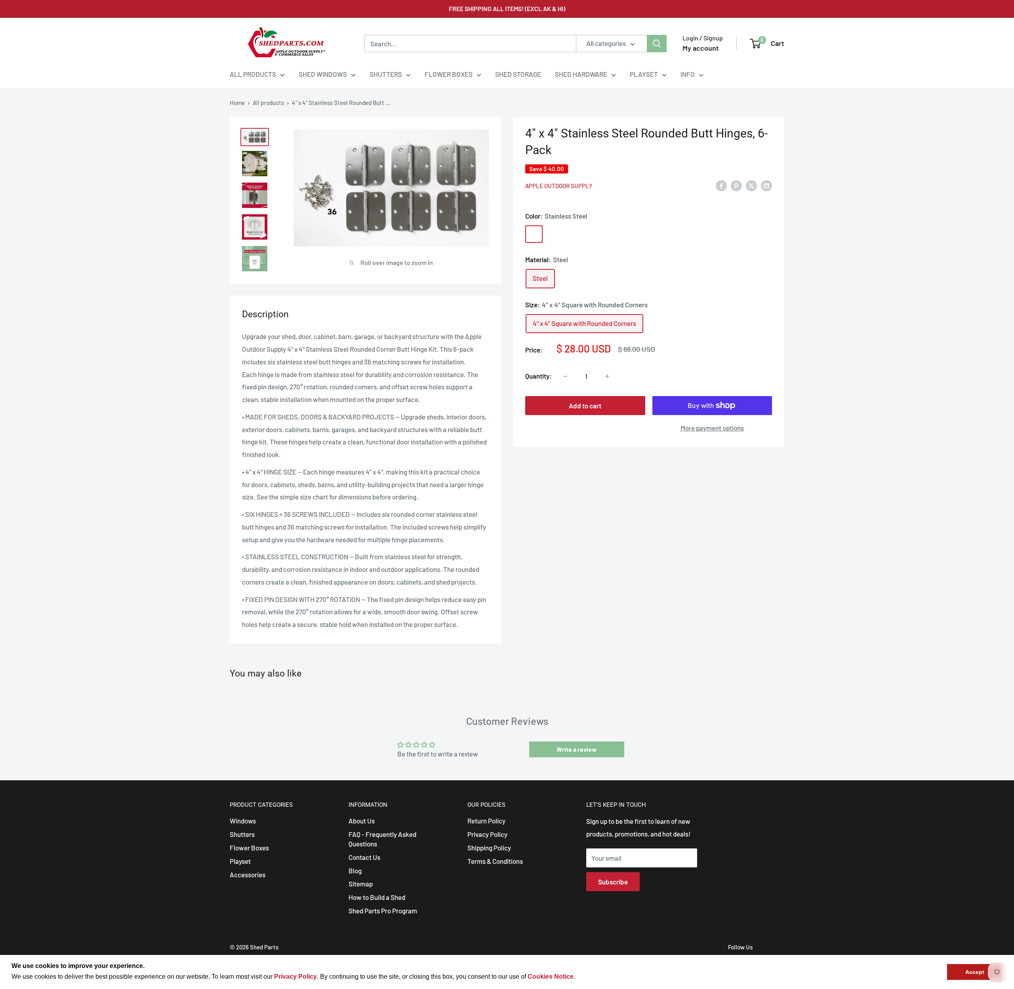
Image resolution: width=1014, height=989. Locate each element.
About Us (362, 821)
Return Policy (486, 821)
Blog (355, 871)
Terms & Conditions (495, 861)
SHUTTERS (386, 74)
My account (700, 48)
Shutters (242, 834)
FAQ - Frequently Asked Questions (382, 839)
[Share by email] (766, 185)
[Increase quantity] (607, 376)
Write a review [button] (577, 749)
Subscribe (613, 882)
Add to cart (585, 406)
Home (237, 102)
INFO (687, 74)
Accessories (247, 874)
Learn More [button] (594, 976)
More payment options (712, 428)
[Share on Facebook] (721, 185)
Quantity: (538, 376)
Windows (243, 821)
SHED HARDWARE (581, 74)
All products (268, 102)
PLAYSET (644, 74)
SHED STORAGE (518, 74)
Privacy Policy (487, 834)
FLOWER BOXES (449, 74)
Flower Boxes (249, 848)
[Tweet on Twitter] (751, 185)
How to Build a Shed (377, 897)
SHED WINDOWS (323, 74)
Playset (240, 861)
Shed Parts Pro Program (383, 911)
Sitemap (361, 884)
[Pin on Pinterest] (736, 185)
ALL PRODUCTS (253, 74)
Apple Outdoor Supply (559, 186)
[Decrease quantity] (565, 376)
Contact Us (364, 857)
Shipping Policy (489, 848)
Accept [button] (974, 972)
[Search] (657, 43)
